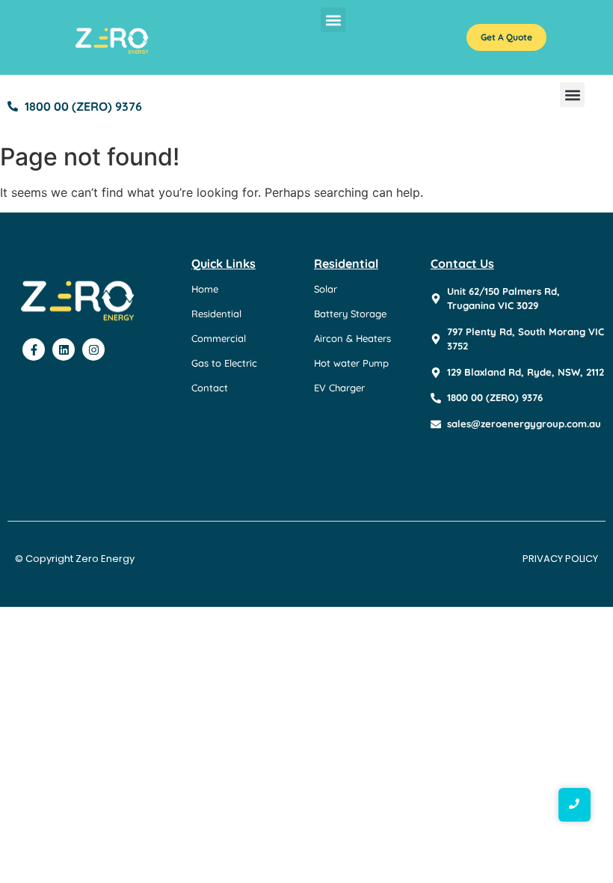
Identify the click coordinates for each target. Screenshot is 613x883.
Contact (209, 388)
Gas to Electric (224, 363)
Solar (325, 289)
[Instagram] (93, 349)
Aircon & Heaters (352, 338)
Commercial (218, 338)
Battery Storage (350, 314)
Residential (216, 314)
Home (204, 289)
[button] (333, 19)
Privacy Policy (560, 559)
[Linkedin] (63, 349)
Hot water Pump (351, 363)
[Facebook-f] (33, 349)
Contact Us (462, 263)
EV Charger (339, 388)
